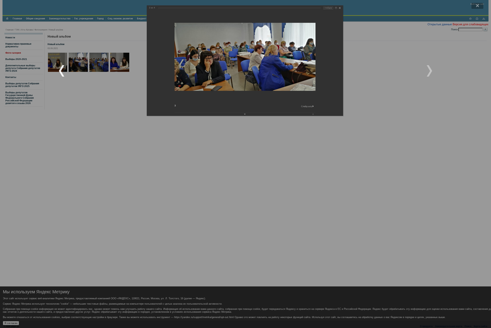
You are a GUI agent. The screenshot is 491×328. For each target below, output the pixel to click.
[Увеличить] (336, 8)
